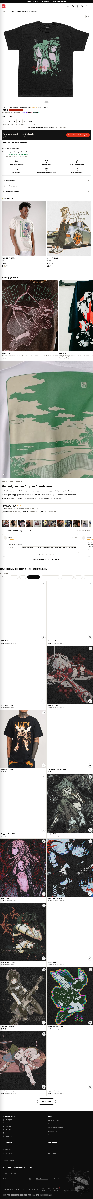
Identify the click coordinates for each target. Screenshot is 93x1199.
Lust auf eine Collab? (9, 1160)
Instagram (9, 1120)
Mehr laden (46, 1101)
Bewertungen (7, 1149)
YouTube (8, 1129)
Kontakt (50, 1135)
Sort (4, 530)
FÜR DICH (4, 577)
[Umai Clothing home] (4, 6)
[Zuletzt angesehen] (73, 6)
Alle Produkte (52, 1153)
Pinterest (9, 1133)
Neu (23, 577)
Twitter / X (9, 1123)
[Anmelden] (88, 1173)
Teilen (45, 107)
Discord (8, 1126)
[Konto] (77, 6)
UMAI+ (5, 1157)
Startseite (5, 11)
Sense (78, 577)
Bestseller (34, 577)
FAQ (49, 1124)
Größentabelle (13, 117)
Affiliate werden (7, 1153)
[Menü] (91, 6)
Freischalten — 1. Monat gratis (78, 135)
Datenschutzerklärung (54, 1146)
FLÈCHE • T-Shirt (8, 258)
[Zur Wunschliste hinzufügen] (44, 584)
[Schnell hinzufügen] (44, 637)
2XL (25, 121)
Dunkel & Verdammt (50, 577)
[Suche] (68, 6)
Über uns (5, 1146)
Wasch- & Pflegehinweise (55, 1127)
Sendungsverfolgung (54, 1120)
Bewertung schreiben (84, 530)
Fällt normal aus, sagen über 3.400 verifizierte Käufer (19, 124)
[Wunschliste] (82, 6)
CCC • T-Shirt (52, 258)
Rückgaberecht (52, 1131)
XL (19, 121)
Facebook (9, 1136)
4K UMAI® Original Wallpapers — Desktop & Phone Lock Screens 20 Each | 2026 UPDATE (49, 547)
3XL (30, 121)
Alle (14, 577)
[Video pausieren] (4, 474)
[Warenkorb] (86, 6)
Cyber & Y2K (67, 577)
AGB (49, 1149)
